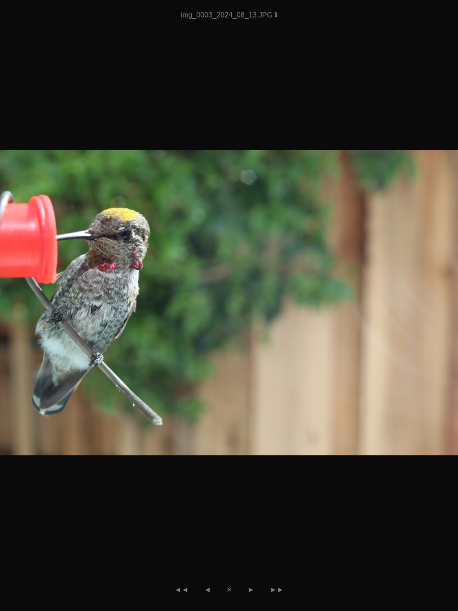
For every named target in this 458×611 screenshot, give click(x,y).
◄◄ (181, 590)
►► (277, 590)
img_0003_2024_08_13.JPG (227, 15)
